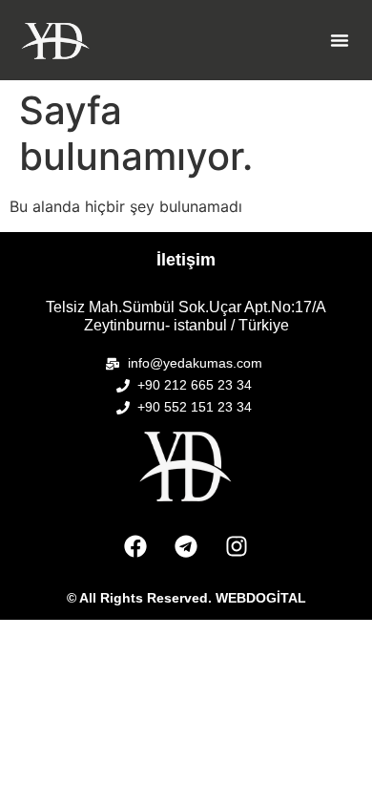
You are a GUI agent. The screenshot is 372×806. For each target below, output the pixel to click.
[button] (339, 40)
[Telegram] (186, 546)
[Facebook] (135, 546)
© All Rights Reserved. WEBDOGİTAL (186, 597)
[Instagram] (236, 546)
